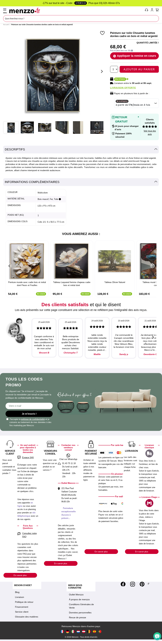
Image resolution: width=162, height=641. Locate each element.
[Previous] (9, 266)
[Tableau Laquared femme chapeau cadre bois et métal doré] (71, 261)
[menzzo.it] (73, 631)
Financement (21, 607)
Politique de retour (24, 602)
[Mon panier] (157, 10)
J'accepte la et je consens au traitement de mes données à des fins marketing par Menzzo (30, 422)
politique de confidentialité (33, 419)
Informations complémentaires (32, 182)
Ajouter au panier (139, 69)
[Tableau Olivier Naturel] (115, 261)
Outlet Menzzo (76, 594)
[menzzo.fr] (62, 631)
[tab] (81, 149)
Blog (17, 592)
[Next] (101, 71)
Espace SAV (28, 457)
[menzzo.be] (89, 631)
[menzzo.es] (94, 631)
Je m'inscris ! (29, 413)
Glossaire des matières (26, 616)
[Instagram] (132, 584)
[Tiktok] (148, 584)
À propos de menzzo (79, 599)
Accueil (6, 24)
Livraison (19, 597)
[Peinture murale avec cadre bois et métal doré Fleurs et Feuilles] (27, 261)
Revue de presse (77, 617)
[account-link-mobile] (152, 10)
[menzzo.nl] (78, 631)
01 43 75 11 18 (69, 463)
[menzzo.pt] (99, 631)
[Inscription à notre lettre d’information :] (29, 406)
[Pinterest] (142, 584)
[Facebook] (123, 584)
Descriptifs (15, 149)
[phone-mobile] (146, 10)
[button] (102, 33)
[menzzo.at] (83, 631)
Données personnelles (80, 612)
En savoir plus (20, 575)
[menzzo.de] (67, 631)
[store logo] (76, 10)
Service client (21, 612)
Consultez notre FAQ (29, 535)
